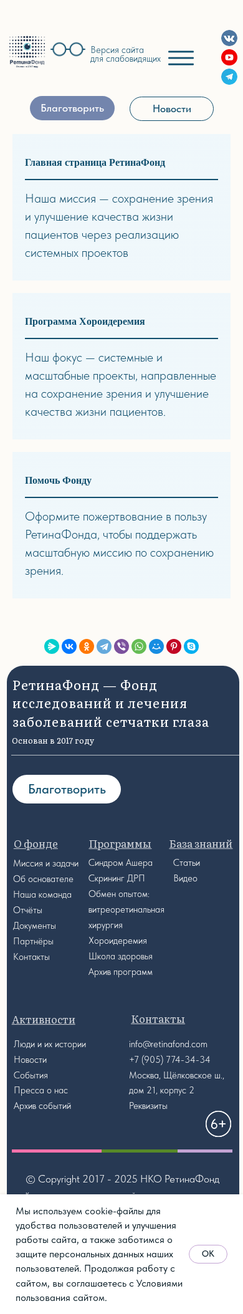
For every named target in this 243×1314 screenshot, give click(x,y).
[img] (26, 52)
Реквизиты (148, 1105)
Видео (185, 878)
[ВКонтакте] (69, 646)
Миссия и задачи (46, 863)
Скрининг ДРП (116, 878)
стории (72, 1044)
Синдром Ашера (120, 862)
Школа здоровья (120, 956)
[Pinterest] (173, 646)
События (31, 1075)
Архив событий (42, 1105)
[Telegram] (104, 646)
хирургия (105, 925)
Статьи (186, 862)
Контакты (31, 956)
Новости (30, 1059)
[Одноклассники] (86, 646)
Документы (34, 925)
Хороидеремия (117, 940)
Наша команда (42, 894)
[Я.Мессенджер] (51, 646)
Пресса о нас (41, 1090)
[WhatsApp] (138, 646)
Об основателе (43, 879)
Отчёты (27, 910)
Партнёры (33, 941)
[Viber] (121, 646)
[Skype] (191, 646)
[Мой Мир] (156, 646)
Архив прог (109, 971)
